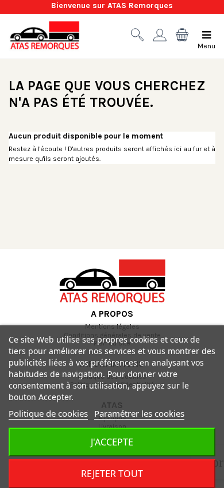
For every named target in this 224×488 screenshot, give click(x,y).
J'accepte (112, 442)
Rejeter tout (112, 473)
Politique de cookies (48, 413)
